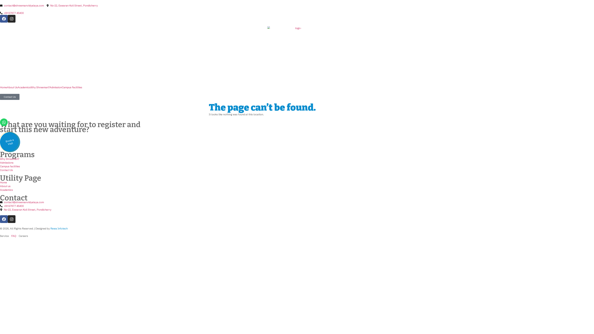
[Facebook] (4, 19)
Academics (24, 87)
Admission (56, 87)
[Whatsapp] (4, 122)
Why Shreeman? (40, 87)
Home (3, 87)
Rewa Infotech (59, 228)
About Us (12, 87)
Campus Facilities (72, 87)
